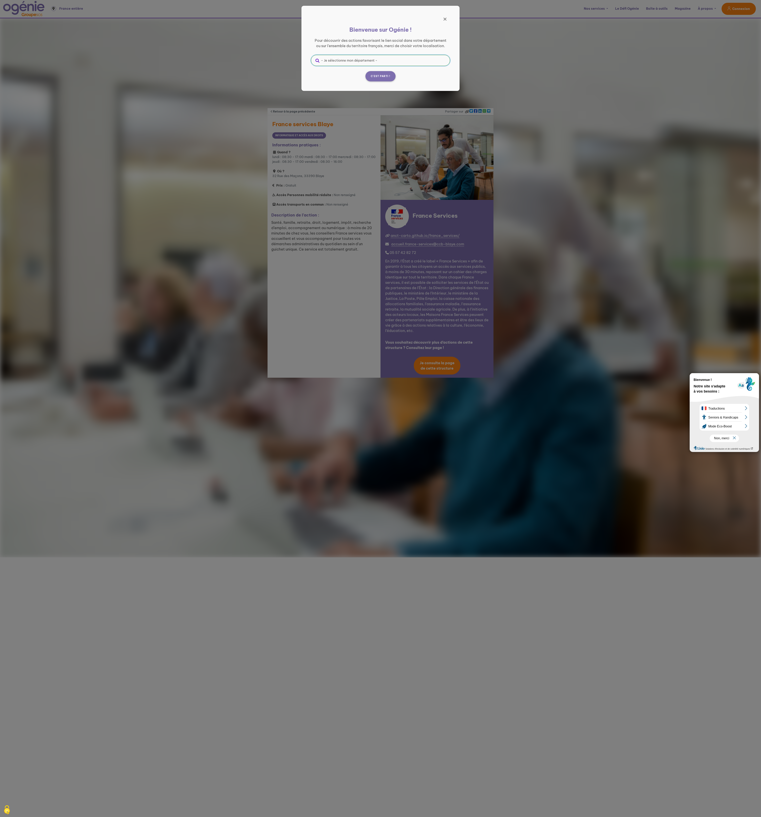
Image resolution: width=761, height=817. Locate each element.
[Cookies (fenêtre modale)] (7, 810)
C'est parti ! (380, 76)
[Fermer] (445, 19)
